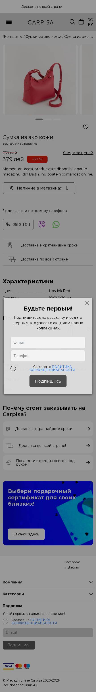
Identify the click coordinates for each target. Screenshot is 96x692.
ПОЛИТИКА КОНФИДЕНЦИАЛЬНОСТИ (52, 368)
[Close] (87, 303)
